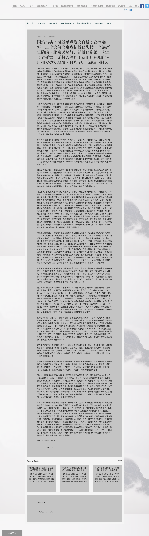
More (109, 23)
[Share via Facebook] (38, 447)
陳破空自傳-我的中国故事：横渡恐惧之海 (76, 23)
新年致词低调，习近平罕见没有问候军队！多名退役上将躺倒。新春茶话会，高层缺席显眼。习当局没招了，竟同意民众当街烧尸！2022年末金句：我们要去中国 (41, 469)
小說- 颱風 (99, 23)
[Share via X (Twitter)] (43, 447)
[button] (120, 23)
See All (119, 461)
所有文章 (30, 23)
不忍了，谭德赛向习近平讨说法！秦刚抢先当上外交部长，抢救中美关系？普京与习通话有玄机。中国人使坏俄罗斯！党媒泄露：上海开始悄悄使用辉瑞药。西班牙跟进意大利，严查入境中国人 (74, 469)
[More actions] (111, 37)
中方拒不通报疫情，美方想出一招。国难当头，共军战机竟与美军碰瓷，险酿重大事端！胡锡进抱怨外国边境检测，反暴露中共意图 (107, 469)
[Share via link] (53, 447)
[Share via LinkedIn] (48, 447)
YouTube (41, 23)
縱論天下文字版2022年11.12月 (47, 440)
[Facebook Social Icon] (142, 6)
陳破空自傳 (53, 23)
